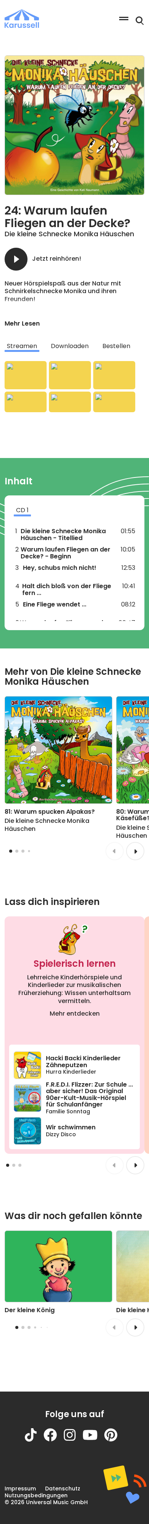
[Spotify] (114, 375)
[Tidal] (70, 402)
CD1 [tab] (22, 510)
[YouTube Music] (114, 402)
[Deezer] (26, 402)
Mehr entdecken (75, 1013)
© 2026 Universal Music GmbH (46, 1502)
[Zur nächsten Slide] (135, 851)
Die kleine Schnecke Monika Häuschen (69, 234)
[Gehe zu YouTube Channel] (94, 1439)
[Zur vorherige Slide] (114, 851)
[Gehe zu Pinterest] (114, 1439)
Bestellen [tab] (116, 346)
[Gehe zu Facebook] (54, 1439)
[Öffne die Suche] (139, 21)
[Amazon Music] (70, 375)
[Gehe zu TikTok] (34, 1439)
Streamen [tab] (22, 346)
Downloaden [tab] (70, 346)
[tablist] (74, 346)
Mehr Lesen (22, 323)
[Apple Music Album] (26, 375)
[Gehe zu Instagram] (73, 1439)
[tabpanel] (74, 386)
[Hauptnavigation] (123, 19)
